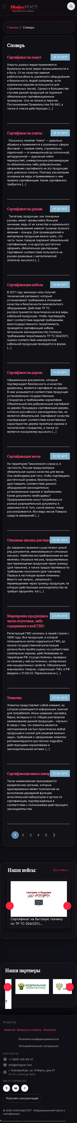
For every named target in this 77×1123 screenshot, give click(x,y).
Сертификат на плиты (24, 133)
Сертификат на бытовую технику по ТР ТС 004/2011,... (37, 921)
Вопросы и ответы (29, 1029)
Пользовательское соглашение (38, 1046)
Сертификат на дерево (25, 372)
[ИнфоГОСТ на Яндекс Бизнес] (6, 1088)
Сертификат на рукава (24, 209)
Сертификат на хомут (24, 57)
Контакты (49, 1029)
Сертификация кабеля (25, 285)
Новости (9, 1029)
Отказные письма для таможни (32, 540)
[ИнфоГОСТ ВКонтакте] (15, 1088)
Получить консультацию (22, 1098)
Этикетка (14, 698)
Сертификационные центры (30, 773)
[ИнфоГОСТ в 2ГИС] (24, 1088)
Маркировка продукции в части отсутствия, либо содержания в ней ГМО (27, 621)
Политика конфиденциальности (38, 1039)
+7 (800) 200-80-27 (20, 1059)
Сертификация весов (23, 456)
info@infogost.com (20, 1064)
